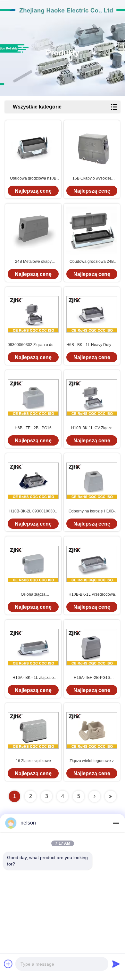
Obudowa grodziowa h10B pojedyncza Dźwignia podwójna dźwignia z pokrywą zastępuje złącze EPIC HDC (33, 178)
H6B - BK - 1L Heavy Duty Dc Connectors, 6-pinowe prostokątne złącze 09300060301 (91, 345)
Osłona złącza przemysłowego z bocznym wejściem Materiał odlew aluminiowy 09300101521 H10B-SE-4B (33, 594)
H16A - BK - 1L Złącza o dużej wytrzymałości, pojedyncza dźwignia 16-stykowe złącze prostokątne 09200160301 (33, 677)
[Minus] (116, 823)
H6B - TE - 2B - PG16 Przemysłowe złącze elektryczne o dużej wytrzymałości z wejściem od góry (33, 428)
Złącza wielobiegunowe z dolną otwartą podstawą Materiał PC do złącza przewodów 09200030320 (92, 761)
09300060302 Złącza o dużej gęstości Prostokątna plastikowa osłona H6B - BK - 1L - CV (33, 345)
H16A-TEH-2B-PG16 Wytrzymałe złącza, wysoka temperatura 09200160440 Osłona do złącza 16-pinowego (91, 677)
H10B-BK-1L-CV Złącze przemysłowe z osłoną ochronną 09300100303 (92, 428)
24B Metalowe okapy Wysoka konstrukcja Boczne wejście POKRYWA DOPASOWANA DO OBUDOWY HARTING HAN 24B (33, 261)
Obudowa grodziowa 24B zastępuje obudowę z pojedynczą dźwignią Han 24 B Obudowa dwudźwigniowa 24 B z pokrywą (91, 261)
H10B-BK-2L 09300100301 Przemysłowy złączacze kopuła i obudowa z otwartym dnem (33, 511)
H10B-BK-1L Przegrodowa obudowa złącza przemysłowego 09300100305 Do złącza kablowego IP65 (92, 594)
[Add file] (8, 964)
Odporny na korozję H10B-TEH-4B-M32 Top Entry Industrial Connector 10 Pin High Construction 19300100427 (91, 511)
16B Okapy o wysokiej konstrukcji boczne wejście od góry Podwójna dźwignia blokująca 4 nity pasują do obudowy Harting (92, 178)
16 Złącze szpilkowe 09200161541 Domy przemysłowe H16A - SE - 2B (33, 761)
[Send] (116, 964)
